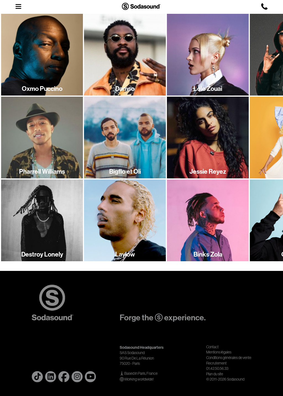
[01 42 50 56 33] (264, 6)
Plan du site (214, 374)
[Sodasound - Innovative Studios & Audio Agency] (141, 6)
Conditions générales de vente (228, 357)
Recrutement (216, 363)
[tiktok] (37, 376)
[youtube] (90, 376)
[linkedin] (50, 376)
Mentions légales (218, 352)
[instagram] (77, 376)
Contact (212, 347)
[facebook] (63, 376)
